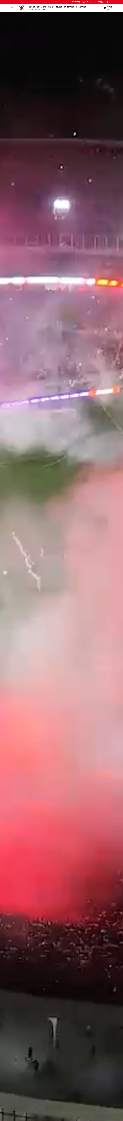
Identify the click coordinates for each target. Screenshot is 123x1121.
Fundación (69, 7)
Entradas (41, 7)
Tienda (51, 7)
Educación (81, 7)
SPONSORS (75, 2)
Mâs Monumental (37, 9)
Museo (59, 7)
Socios (32, 7)
